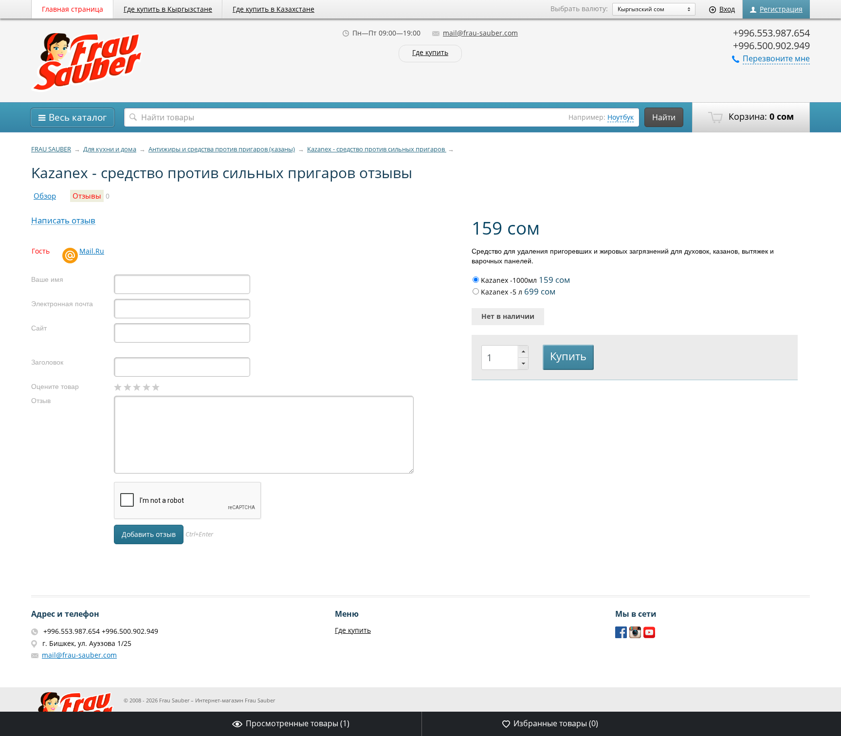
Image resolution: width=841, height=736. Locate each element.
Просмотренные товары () (297, 723)
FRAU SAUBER (51, 149)
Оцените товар (55, 386)
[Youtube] (649, 636)
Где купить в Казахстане (273, 9)
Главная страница (72, 9)
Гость (41, 251)
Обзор (45, 196)
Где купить (430, 53)
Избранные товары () (555, 723)
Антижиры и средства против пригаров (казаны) (221, 149)
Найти (664, 117)
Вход (727, 9)
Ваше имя (47, 279)
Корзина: (760, 116)
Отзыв (41, 400)
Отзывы (87, 196)
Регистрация (781, 9)
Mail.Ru (91, 251)
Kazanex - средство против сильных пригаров (376, 149)
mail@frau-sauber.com (480, 32)
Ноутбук (620, 117)
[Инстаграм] (635, 636)
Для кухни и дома (109, 149)
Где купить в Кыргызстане (168, 9)
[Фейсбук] (621, 636)
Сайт (39, 327)
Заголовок (47, 362)
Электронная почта (62, 303)
